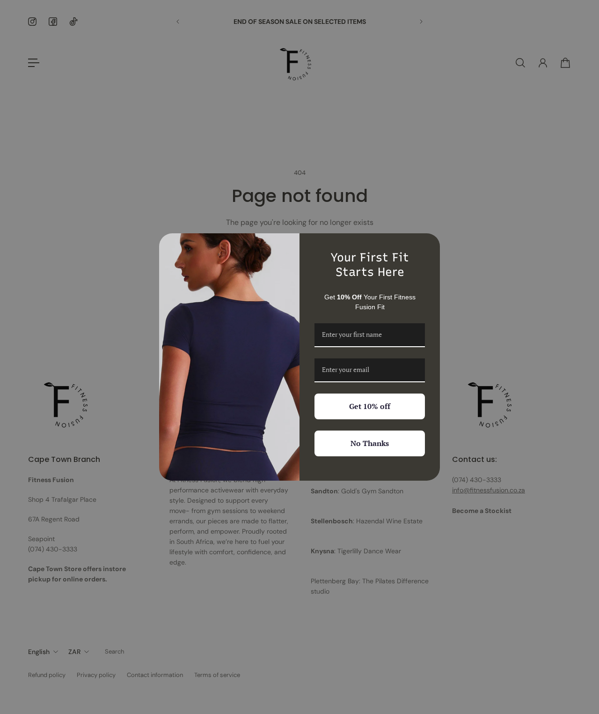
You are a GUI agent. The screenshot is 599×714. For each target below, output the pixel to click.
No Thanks (370, 443)
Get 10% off (369, 406)
